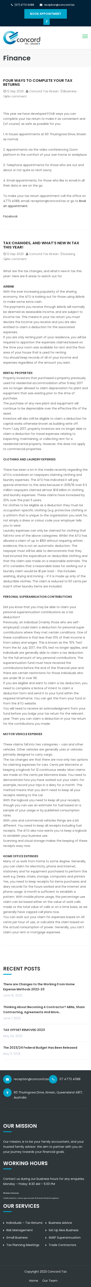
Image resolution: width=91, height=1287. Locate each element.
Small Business (17, 1237)
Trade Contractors (62, 1245)
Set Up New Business (64, 1230)
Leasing (69, 254)
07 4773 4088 (69, 1079)
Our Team (50, 1281)
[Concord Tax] (21, 37)
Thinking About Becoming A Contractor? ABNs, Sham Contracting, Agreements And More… (44, 1009)
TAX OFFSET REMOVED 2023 (24, 1030)
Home (33, 1281)
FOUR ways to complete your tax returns (37, 82)
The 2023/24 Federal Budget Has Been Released (40, 1047)
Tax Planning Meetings (22, 1245)
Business (70, 91)
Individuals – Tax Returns (24, 1223)
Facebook (10, 216)
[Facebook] (46, 22)
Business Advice (60, 1223)
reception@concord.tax (31, 1079)
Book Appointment (45, 14)
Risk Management (19, 1230)
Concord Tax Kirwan (44, 91)
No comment (17, 96)
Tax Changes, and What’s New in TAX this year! (41, 245)
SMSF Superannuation (65, 1237)
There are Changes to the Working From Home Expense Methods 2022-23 (39, 986)
